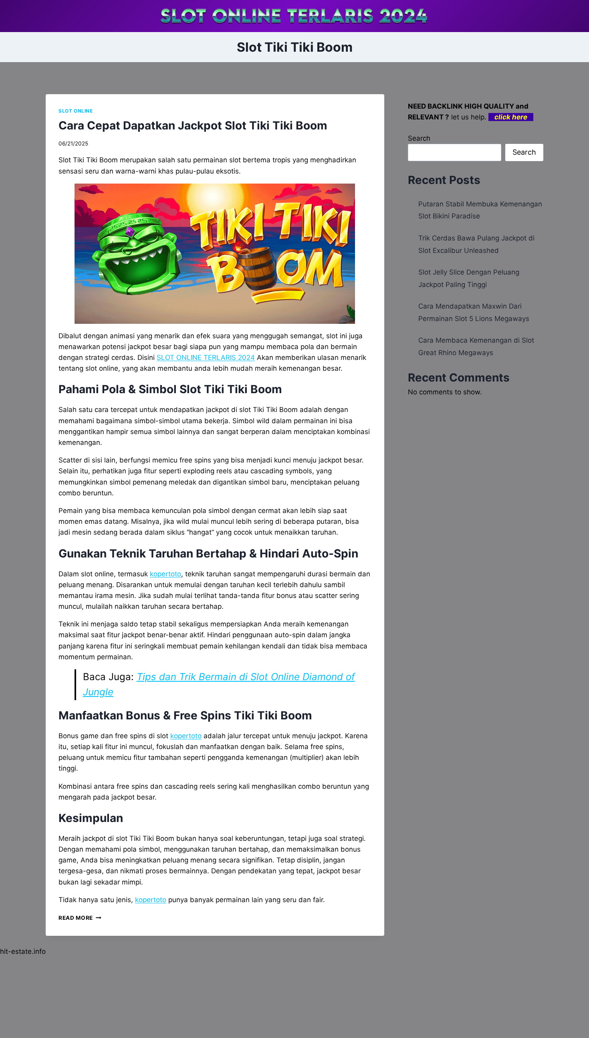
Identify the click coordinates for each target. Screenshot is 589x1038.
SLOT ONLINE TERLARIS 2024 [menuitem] (206, 357)
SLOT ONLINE (75, 111)
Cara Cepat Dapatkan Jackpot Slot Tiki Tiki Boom (192, 125)
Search (419, 138)
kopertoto (165, 574)
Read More (79, 918)
